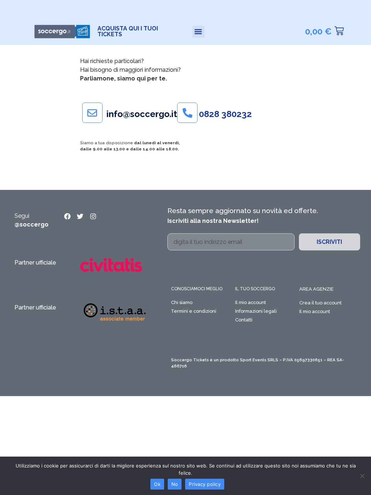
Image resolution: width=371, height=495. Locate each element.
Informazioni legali (256, 311)
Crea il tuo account (320, 302)
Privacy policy (205, 484)
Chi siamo (181, 302)
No (174, 484)
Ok (157, 484)
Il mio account (250, 302)
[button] (198, 32)
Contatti (244, 320)
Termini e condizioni (193, 311)
